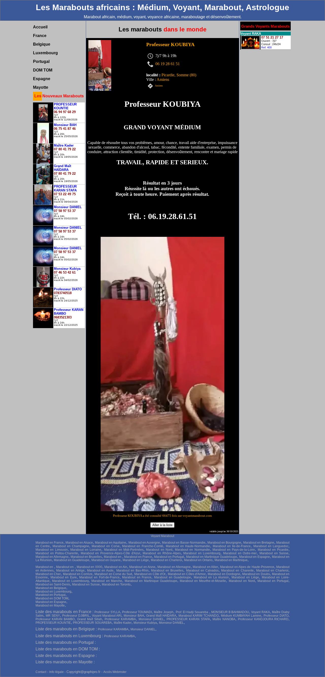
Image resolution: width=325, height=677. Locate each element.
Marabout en (113, 557)
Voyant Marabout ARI (106, 615)
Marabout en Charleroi (166, 560)
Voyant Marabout (162, 536)
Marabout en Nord (159, 549)
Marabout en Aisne (142, 567)
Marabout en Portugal (169, 557)
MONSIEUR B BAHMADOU (230, 612)
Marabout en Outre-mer (240, 553)
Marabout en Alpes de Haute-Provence (247, 567)
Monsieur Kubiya (145, 623)
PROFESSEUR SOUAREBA (92, 623)
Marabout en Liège (136, 560)
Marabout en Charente (237, 570)
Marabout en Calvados (202, 570)
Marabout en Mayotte (50, 605)
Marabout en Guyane (106, 560)
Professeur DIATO (276, 615)
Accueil (40, 27)
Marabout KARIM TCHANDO (198, 615)
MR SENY (53, 615)
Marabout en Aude (100, 570)
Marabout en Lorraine (86, 549)
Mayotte (40, 87)
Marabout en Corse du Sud (113, 574)
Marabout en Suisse (273, 553)
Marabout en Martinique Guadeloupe (211, 557)
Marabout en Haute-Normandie (188, 546)
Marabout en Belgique (51, 588)
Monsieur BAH (134, 615)
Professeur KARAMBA (120, 619)
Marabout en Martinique (231, 560)
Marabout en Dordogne (224, 574)
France (39, 35)
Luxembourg (45, 53)
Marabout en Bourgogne (224, 542)
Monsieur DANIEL (151, 619)
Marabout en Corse (106, 546)
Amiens (159, 85)
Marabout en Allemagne (52, 557)
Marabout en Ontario (198, 560)
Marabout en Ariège (70, 570)
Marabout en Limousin (52, 549)
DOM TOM (42, 70)
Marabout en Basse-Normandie (183, 542)
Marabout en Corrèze (77, 574)
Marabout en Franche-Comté (142, 546)
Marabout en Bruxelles (86, 557)
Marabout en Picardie (273, 549)
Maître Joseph (163, 612)
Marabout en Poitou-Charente (57, 553)
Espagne (41, 79)
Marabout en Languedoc (271, 546)
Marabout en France (49, 542)
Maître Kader (123, 623)
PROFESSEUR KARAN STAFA (188, 619)
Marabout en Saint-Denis (53, 584)
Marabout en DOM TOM (52, 598)
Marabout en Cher (48, 574)
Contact (41, 672)
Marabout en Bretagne (258, 542)
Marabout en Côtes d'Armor (187, 574)
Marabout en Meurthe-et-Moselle (203, 581)
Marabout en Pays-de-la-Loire (234, 549)
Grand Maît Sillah (89, 619)
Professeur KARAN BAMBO (55, 619)
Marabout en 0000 (89, 567)
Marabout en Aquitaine (110, 542)
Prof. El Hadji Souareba (192, 612)
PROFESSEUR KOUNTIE (53, 623)
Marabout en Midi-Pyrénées (124, 549)
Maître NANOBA (224, 619)
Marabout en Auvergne (144, 542)
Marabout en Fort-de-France (99, 577)
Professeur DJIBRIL (76, 615)
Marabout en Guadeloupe (71, 560)
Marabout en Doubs (256, 574)
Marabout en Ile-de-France (232, 546)
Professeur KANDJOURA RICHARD (263, 619)
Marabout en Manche (106, 581)
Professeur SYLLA (107, 612)
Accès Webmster (114, 672)
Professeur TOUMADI (137, 612)
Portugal (41, 61)
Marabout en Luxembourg (201, 553)
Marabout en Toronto (116, 584)
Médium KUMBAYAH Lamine (241, 615)
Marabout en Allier (205, 567)
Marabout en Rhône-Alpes (162, 553)
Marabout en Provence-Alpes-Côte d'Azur (110, 553)
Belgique (41, 44)
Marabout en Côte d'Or (150, 574)
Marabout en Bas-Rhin (132, 570)
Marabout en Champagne (71, 546)
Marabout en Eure (64, 577)
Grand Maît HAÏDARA (161, 615)
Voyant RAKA (260, 612)
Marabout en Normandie (192, 549)
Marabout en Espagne (254, 557)
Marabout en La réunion (211, 577)
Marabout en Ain (115, 567)
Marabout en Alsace (79, 542)
